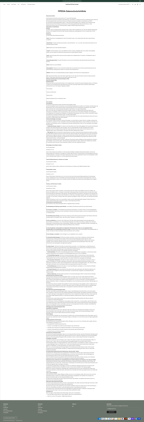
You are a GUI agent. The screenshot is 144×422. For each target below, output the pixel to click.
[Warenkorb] (137, 4)
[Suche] (132, 4)
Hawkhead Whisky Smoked (72, 4)
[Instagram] (140, 1)
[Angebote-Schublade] (135, 4)
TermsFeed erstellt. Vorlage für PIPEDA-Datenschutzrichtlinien (71, 25)
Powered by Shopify (19, 420)
